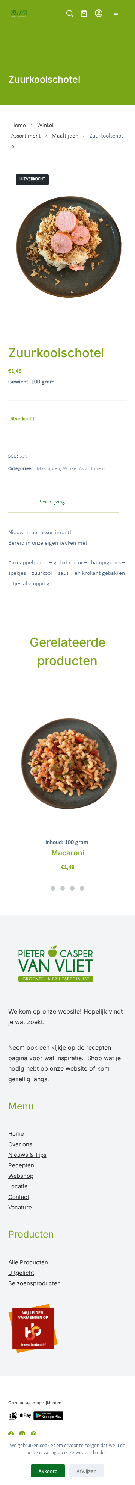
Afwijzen (86, 1471)
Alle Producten (28, 1262)
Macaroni (67, 853)
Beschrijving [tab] (51, 502)
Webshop (20, 1175)
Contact (18, 1196)
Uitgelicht (21, 1272)
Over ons (20, 1144)
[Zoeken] (69, 13)
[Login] (98, 13)
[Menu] (116, 13)
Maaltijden (65, 136)
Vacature (20, 1207)
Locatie (18, 1186)
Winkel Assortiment (84, 468)
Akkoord (48, 1471)
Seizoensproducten (34, 1283)
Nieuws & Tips (27, 1154)
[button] (53, 888)
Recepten (21, 1165)
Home (18, 126)
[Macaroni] (68, 758)
